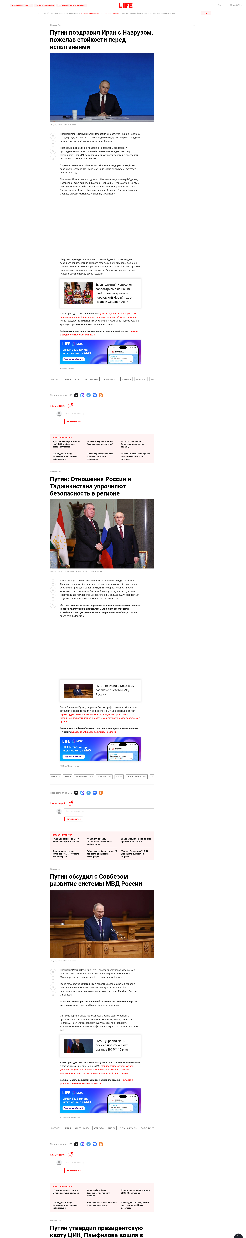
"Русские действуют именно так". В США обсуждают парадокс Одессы (66, 444)
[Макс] (82, 395)
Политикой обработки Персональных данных (100, 13)
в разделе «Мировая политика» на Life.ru (93, 731)
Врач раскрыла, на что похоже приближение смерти (136, 840)
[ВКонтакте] (94, 395)
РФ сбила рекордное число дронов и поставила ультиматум (100, 456)
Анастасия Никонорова (71, 1172)
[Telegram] (88, 395)
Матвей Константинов (70, 766)
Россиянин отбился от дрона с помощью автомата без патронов (135, 456)
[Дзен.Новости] (76, 395)
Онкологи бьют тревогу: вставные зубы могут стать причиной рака (66, 854)
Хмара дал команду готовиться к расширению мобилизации (65, 456)
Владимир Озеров (68, 369)
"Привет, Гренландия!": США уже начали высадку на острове (134, 854)
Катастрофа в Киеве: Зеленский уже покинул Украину (132, 444)
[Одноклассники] (100, 395)
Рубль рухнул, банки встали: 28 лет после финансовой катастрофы (102, 854)
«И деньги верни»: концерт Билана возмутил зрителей (100, 442)
